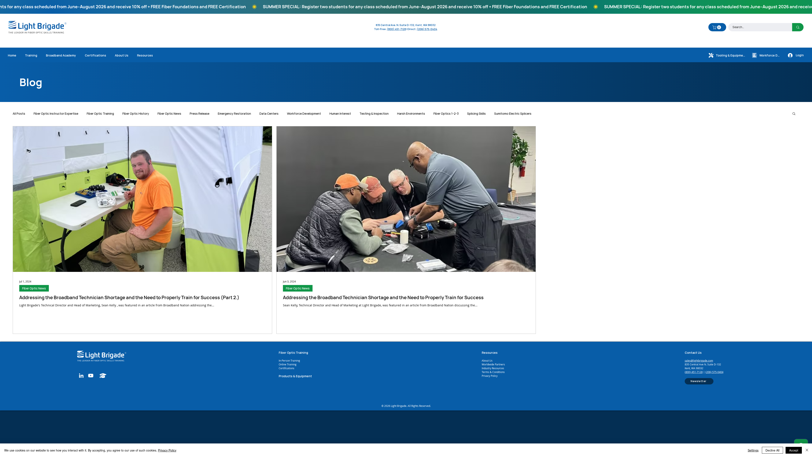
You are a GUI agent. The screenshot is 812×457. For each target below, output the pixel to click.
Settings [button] (753, 450)
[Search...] (798, 27)
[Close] (806, 450)
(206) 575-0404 (427, 29)
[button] (717, 27)
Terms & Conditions (493, 372)
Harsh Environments (411, 113)
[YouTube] (91, 375)
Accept (793, 450)
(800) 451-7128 (694, 372)
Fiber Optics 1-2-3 (446, 113)
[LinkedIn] (81, 375)
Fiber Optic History (135, 113)
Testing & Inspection (374, 113)
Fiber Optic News (169, 113)
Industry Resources (493, 368)
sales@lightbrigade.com (699, 360)
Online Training (288, 364)
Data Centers (268, 113)
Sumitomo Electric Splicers (512, 113)
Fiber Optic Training (100, 113)
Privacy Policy (490, 375)
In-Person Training (289, 360)
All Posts (19, 113)
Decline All (772, 450)
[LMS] (103, 375)
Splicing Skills (476, 113)
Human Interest (340, 113)
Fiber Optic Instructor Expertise (56, 113)
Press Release (199, 113)
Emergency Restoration (234, 113)
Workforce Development (304, 113)
